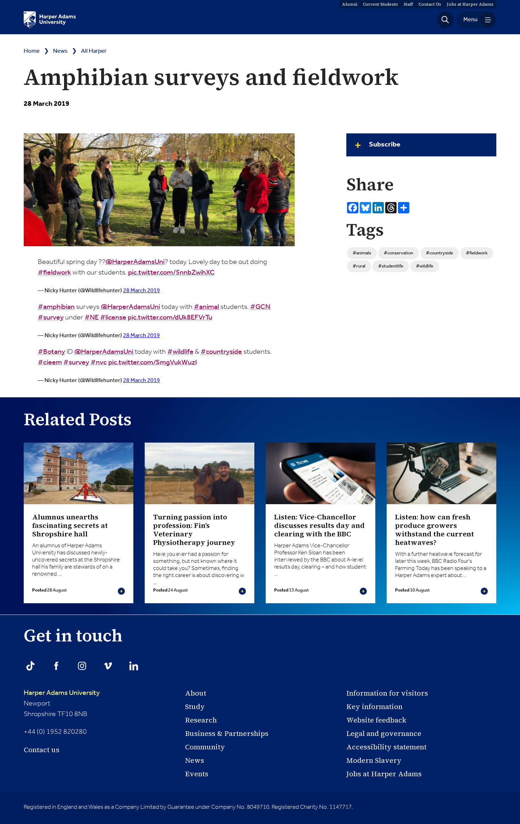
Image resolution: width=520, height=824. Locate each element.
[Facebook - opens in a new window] (56, 666)
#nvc (99, 362)
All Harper (93, 51)
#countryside (221, 352)
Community (205, 747)
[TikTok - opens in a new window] (30, 666)
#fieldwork (54, 273)
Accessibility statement (386, 747)
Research (201, 720)
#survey (51, 317)
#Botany (51, 352)
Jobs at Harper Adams (384, 774)
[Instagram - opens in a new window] (82, 666)
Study (195, 706)
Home (32, 51)
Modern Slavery (373, 760)
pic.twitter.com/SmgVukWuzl (152, 362)
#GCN (260, 307)
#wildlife (180, 352)
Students (380, 4)
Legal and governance (383, 733)
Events (196, 774)
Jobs (470, 4)
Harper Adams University (62, 693)
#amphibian (56, 307)
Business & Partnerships (226, 733)
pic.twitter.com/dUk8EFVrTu (170, 317)
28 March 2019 (141, 290)
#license (113, 317)
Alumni (349, 4)
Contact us (41, 750)
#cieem (50, 362)
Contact (429, 4)
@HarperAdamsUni (134, 262)
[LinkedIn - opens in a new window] (134, 666)
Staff (408, 4)
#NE (92, 317)
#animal (206, 307)
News (60, 51)
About (195, 693)
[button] (445, 19)
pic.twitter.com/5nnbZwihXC (171, 273)
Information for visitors (387, 693)
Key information (374, 706)
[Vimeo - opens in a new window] (108, 666)
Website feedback (376, 720)
